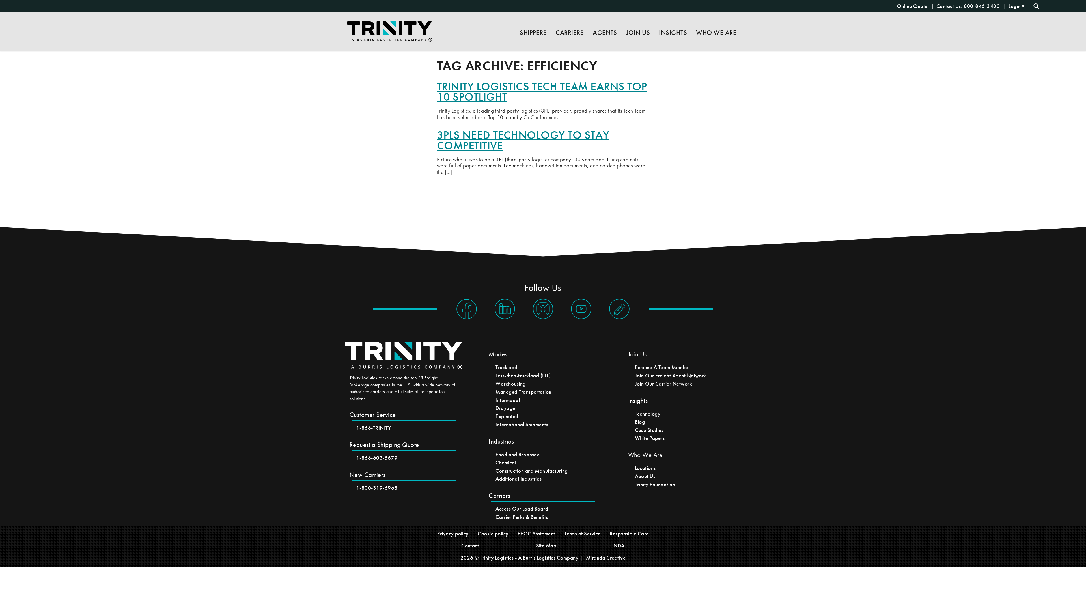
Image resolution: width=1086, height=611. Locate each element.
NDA (618, 545)
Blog (640, 421)
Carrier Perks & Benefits (521, 516)
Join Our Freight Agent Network (670, 375)
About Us (645, 476)
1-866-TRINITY (373, 427)
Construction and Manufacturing (531, 470)
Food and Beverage (517, 454)
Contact (470, 545)
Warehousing (510, 383)
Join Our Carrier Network (663, 383)
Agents (605, 32)
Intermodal (507, 400)
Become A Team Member (662, 367)
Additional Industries (518, 478)
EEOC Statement (536, 533)
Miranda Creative (606, 557)
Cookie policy (493, 533)
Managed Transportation (523, 391)
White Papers (650, 438)
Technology (648, 413)
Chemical (505, 462)
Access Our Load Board (521, 508)
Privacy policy (453, 533)
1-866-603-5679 (377, 457)
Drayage (505, 408)
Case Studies (649, 430)
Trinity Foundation (655, 484)
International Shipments (521, 424)
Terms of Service (582, 533)
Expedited (506, 416)
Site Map (546, 545)
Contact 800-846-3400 (968, 6)
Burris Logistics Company (551, 557)
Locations (645, 468)
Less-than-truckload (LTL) (523, 375)
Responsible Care (629, 533)
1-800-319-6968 (377, 487)
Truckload (506, 367)
